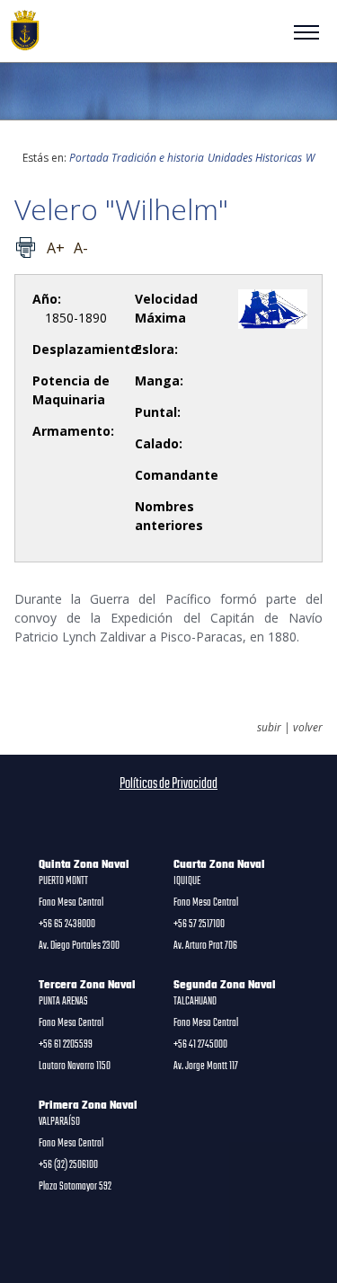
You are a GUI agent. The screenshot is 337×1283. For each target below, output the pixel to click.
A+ (56, 248)
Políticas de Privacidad (168, 784)
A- (81, 248)
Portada (89, 157)
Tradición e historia (157, 157)
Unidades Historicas (255, 157)
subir (269, 727)
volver (308, 727)
